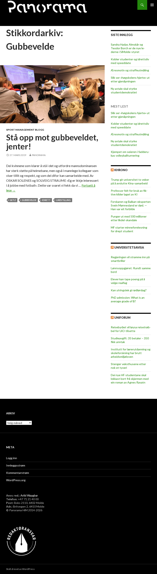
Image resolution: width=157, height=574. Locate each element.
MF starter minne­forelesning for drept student (129, 229)
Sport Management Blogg (25, 129)
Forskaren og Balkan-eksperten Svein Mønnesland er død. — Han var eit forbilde (131, 205)
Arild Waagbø (29, 495)
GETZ (13, 200)
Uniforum (122, 317)
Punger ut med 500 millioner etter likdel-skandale (129, 218)
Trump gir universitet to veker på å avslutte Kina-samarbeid (130, 181)
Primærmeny (152, 5)
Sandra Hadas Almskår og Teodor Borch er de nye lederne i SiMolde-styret (128, 48)
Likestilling (63, 200)
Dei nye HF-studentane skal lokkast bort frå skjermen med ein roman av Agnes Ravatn (130, 378)
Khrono (121, 170)
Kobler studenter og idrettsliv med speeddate (130, 61)
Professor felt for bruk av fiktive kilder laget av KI (129, 192)
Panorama (39, 155)
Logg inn (11, 458)
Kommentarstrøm (17, 472)
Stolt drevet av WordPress (20, 569)
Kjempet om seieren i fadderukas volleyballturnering (130, 153)
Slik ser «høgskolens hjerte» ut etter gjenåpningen (130, 79)
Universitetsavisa (129, 247)
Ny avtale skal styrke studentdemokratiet (124, 90)
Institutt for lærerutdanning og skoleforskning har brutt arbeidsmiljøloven (130, 353)
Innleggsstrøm (15, 465)
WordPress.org (16, 480)
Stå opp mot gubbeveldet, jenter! (52, 141)
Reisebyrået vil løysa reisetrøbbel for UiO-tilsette (131, 329)
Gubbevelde (29, 200)
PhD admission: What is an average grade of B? (128, 299)
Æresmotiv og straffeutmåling (130, 70)
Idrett (46, 200)
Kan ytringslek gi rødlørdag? (129, 290)
